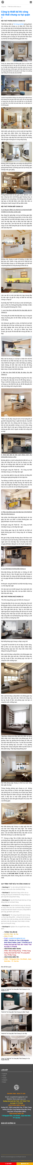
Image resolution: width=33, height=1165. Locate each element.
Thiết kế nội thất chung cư (14, 6)
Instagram (4, 1080)
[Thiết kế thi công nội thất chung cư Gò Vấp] (16, 1022)
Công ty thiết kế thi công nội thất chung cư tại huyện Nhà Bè (15, 1059)
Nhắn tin (25, 1163)
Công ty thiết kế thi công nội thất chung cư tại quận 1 (15, 14)
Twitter (4, 1075)
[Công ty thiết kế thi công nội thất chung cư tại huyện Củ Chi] (16, 978)
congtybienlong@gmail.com (16, 938)
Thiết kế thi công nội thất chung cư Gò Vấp (14, 1033)
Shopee (4, 1082)
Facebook (4, 1073)
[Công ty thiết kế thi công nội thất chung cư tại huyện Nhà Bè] (16, 1046)
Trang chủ (3, 6)
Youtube (4, 1077)
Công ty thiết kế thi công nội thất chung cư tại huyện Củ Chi (15, 990)
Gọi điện (8, 1163)
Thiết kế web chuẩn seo (26, 1160)
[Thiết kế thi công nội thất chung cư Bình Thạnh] (16, 1001)
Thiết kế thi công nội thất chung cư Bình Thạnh (15, 1012)
